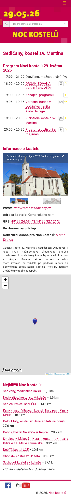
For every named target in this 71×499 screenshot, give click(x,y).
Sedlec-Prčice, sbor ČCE (20, 404)
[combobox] (38, 24)
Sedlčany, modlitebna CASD (22, 391)
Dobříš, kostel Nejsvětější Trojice (25, 432)
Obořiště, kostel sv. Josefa (21, 456)
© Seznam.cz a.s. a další (62, 374)
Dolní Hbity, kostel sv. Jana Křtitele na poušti (34, 421)
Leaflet (50, 374)
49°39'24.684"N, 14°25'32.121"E (35, 221)
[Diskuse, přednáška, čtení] (61, 118)
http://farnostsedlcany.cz (32, 208)
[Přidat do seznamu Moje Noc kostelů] (65, 84)
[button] (63, 174)
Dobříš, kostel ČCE (16, 450)
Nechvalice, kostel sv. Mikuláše (24, 397)
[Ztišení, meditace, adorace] (61, 129)
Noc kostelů (57, 493)
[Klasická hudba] (61, 102)
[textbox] (38, 24)
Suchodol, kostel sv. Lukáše (22, 462)
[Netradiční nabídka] (61, 83)
